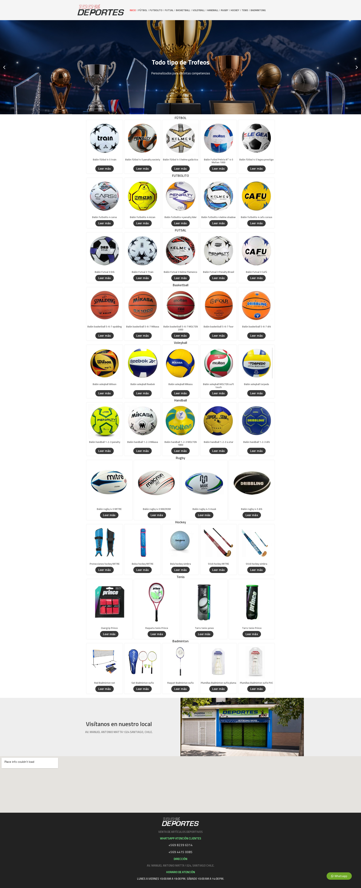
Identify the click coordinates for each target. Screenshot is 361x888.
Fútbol (142, 10)
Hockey (235, 10)
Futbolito (156, 10)
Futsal (169, 10)
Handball (212, 10)
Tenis (245, 10)
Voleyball (199, 10)
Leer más (104, 168)
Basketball (183, 10)
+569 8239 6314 (180, 845)
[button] (4, 67)
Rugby (224, 10)
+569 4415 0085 (180, 852)
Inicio (133, 10)
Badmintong (258, 10)
